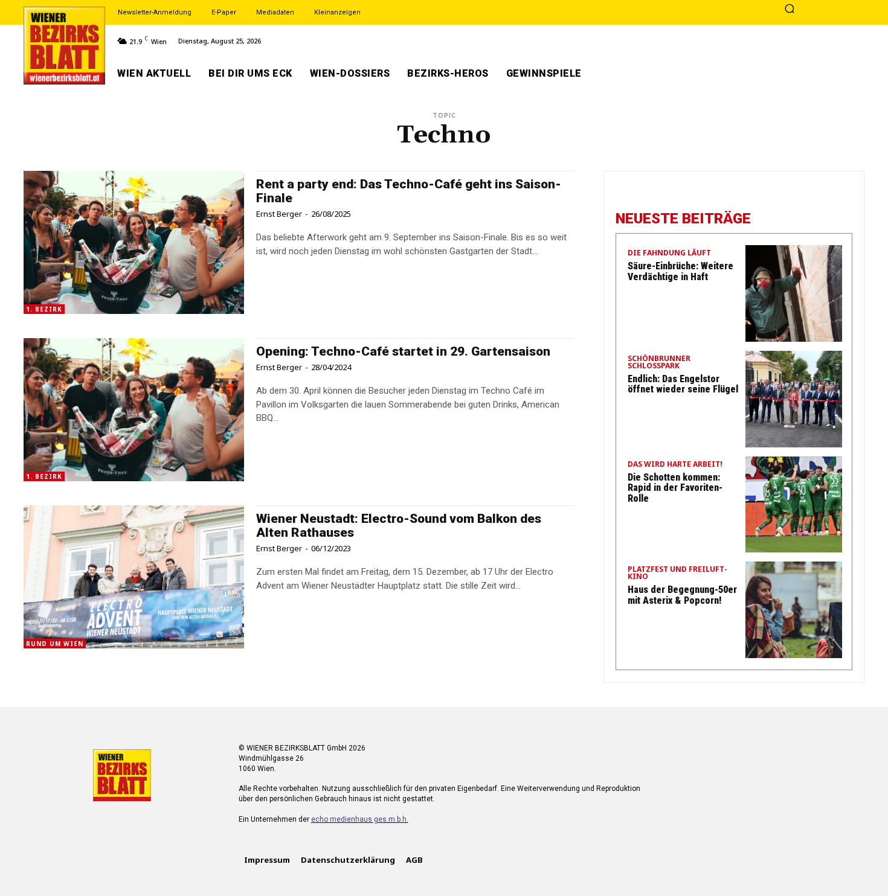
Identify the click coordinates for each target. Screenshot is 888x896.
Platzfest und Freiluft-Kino (677, 573)
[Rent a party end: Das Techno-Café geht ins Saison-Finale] (134, 242)
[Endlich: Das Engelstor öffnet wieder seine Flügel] (793, 399)
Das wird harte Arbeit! (675, 465)
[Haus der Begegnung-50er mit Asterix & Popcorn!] (793, 610)
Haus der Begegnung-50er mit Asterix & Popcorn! (682, 595)
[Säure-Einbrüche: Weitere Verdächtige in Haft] (793, 293)
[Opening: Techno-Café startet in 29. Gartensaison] (134, 409)
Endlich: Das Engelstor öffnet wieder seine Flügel (683, 384)
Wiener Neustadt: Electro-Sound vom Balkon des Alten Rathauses (398, 525)
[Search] (789, 9)
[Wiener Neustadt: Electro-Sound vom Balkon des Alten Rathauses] (134, 576)
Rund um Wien (54, 643)
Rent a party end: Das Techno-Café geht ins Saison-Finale (408, 191)
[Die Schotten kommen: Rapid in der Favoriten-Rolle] (793, 504)
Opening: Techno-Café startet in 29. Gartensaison (403, 351)
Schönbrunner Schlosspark (659, 363)
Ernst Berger (279, 213)
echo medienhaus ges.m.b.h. (359, 819)
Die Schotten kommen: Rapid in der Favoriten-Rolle (675, 488)
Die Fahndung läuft (669, 253)
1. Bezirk (44, 309)
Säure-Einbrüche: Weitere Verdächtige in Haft (680, 271)
